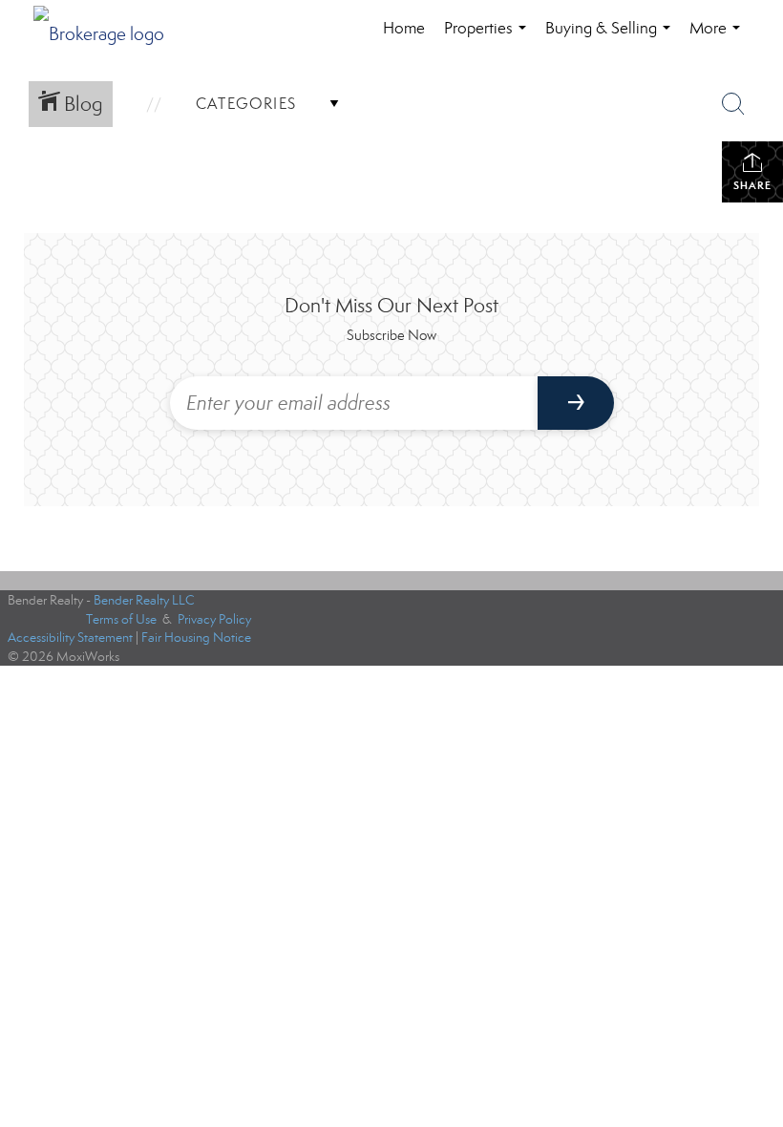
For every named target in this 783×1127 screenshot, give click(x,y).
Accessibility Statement (70, 637)
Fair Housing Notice (196, 637)
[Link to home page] (108, 28)
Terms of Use (121, 619)
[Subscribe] (576, 403)
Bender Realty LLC (144, 600)
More (718, 37)
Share (752, 185)
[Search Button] (733, 104)
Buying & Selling (611, 37)
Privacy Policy (214, 619)
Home (404, 28)
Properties (489, 37)
